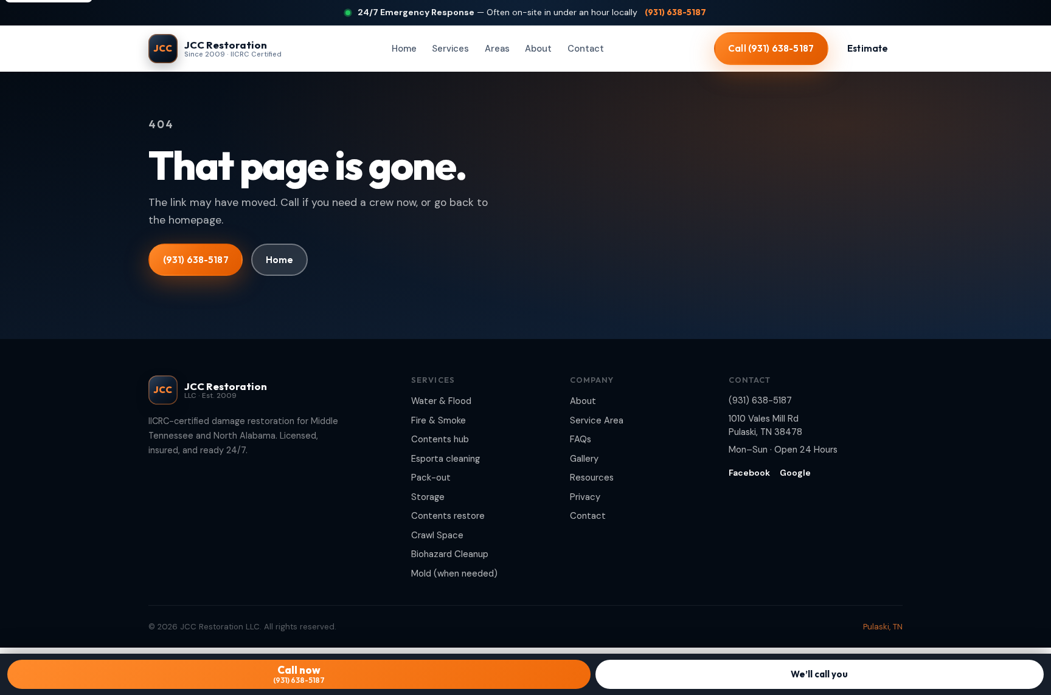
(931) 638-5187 (675, 12)
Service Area (596, 420)
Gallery (584, 459)
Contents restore (448, 516)
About (538, 49)
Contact (585, 49)
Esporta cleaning (445, 459)
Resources (592, 477)
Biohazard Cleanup (449, 554)
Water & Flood (441, 401)
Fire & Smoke (438, 420)
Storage (428, 497)
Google (795, 472)
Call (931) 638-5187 (771, 48)
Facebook (749, 472)
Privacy (585, 497)
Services (450, 49)
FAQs (580, 439)
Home (404, 49)
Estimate (867, 48)
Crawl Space (437, 535)
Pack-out (431, 477)
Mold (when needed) (454, 573)
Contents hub (440, 439)
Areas (497, 49)
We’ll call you (819, 674)
